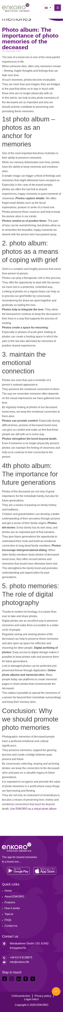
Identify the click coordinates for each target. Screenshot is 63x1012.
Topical (9, 914)
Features (10, 902)
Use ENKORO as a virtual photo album (33, 808)
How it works (12, 908)
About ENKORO (14, 896)
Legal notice (31, 999)
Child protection (20, 995)
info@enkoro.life (19, 962)
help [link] (48, 211)
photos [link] (28, 79)
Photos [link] (20, 198)
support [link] (37, 750)
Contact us (11, 925)
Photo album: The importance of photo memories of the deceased (30, 38)
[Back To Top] (56, 991)
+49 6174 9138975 (21, 957)
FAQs (8, 919)
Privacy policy (43, 995)
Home (8, 890)
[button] (48, 8)
